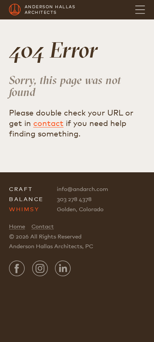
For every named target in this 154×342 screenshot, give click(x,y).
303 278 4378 (74, 198)
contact (48, 123)
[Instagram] (40, 268)
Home (17, 226)
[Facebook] (17, 268)
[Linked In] (63, 268)
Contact (42, 226)
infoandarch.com (82, 188)
